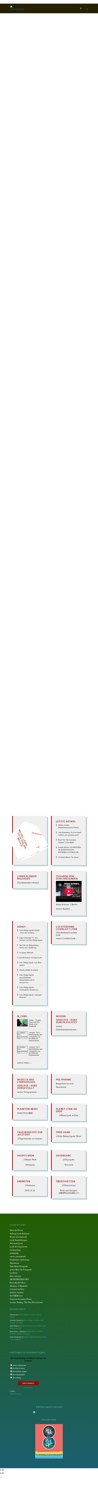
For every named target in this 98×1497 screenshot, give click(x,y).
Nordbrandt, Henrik (35, 698)
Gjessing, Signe (24, 474)
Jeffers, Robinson (37, 491)
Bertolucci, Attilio (55, 427)
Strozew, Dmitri (61, 565)
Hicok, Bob (23, 484)
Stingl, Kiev (67, 65)
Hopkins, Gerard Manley (64, 484)
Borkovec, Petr (49, 435)
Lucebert (53, 508)
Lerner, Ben (28, 506)
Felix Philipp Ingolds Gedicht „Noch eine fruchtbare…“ (29, 931)
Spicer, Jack (23, 565)
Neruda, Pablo (42, 528)
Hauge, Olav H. (24, 481)
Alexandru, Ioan (24, 410)
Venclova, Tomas (44, 580)
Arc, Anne (74, 415)
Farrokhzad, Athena (55, 467)
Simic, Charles (63, 560)
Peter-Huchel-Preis (18, 1282)
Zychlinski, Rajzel (45, 592)
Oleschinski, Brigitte (69, 293)
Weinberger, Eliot (25, 585)
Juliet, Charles (33, 494)
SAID (66, 553)
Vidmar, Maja (68, 580)
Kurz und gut (15, 1276)
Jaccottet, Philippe (57, 489)
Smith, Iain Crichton (26, 298)
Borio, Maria (37, 435)
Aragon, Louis (63, 415)
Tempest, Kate (39, 572)
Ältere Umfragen (15, 1394)
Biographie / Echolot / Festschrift (37, 178)
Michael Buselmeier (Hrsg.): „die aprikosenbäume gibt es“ (48, 173)
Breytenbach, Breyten (48, 437)
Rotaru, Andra (23, 550)
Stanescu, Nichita (36, 565)
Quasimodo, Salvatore (26, 545)
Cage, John (37, 442)
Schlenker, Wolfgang (25, 65)
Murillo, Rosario (48, 526)
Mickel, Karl (61, 60)
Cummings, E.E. (63, 454)
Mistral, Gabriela (39, 521)
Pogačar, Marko (36, 543)
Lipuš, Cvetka (51, 506)
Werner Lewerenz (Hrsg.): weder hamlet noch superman (47, 689)
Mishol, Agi (26, 521)
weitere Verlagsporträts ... (28, 1092)
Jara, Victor (24, 491)
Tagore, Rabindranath (26, 570)
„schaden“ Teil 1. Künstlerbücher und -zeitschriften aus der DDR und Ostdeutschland (35, 1051)
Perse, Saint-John (50, 540)
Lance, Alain (66, 503)
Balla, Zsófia (55, 420)
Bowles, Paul (61, 435)
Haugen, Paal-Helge (43, 291)
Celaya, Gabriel (63, 445)
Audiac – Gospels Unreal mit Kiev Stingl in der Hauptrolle (35, 1023)
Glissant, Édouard (53, 474)
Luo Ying (78, 508)
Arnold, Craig (36, 417)
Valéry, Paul (63, 577)
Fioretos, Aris (35, 53)
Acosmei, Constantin (48, 408)
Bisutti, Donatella (68, 430)
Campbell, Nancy (50, 442)
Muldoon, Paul (34, 526)
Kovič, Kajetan (22, 501)
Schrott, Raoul (41, 65)
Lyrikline (14, 1272)
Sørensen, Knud (37, 700)
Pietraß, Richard (24, 63)
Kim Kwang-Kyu (51, 499)
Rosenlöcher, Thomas (41, 63)
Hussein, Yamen (20, 489)
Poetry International (18, 1236)
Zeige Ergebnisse (28, 1388)
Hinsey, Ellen (47, 484)
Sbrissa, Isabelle (63, 555)
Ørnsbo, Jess (21, 703)
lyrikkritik (14, 1253)
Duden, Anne (21, 289)
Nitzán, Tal (69, 528)
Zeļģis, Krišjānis (67, 589)
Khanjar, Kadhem (23, 499)
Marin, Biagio (34, 516)
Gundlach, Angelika (25, 291)
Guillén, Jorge (24, 479)
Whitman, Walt (40, 585)
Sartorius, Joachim (58, 63)
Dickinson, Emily (67, 459)
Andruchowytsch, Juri (26, 415)
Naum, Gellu (72, 526)
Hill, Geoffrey (35, 484)
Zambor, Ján (31, 589)
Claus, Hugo (48, 452)
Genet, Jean (52, 472)
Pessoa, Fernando (66, 540)
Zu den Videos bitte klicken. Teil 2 (33, 403)
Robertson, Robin (68, 548)
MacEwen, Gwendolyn (42, 511)
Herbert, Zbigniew (60, 291)
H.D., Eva (35, 479)
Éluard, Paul (31, 464)
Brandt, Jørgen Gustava (70, 693)
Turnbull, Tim (20, 577)
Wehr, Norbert (56, 301)
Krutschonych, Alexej (56, 501)
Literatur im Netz (17, 1289)
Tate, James (70, 570)
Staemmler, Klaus (43, 298)
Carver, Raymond (22, 445)
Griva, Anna (70, 476)
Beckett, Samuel (35, 425)
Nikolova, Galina (56, 528)
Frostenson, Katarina (50, 289)
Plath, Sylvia (23, 543)
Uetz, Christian (40, 67)
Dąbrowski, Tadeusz (25, 457)
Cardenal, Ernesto (66, 442)
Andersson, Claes (37, 413)
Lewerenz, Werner (51, 695)
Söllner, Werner (54, 65)
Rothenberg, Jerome (38, 550)
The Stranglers (52, 572)
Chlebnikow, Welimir (56, 449)
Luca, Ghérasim (41, 508)
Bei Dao (46, 425)
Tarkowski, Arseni (56, 570)
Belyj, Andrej (56, 425)
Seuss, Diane (17, 560)
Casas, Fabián (36, 445)
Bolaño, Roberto (55, 432)
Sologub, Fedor (61, 562)
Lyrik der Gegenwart (18, 1246)
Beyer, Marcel (52, 286)
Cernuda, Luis (22, 447)
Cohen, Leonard (74, 452)
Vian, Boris (57, 580)
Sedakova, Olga (24, 557)
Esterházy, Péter (39, 467)
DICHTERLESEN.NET (19, 1279)
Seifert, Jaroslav (53, 557)
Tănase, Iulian (42, 570)
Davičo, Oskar (24, 459)
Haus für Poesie (16, 1230)
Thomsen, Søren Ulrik (24, 185)
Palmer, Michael (22, 535)
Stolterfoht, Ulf (58, 298)
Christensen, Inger (30, 50)
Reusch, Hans (64, 698)
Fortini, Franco (68, 469)
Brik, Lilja (62, 437)
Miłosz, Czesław (54, 521)
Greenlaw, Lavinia (23, 55)
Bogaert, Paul (41, 432)
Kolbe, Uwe (63, 58)
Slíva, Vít (34, 562)
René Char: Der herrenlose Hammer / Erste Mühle (67, 841)
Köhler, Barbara (50, 58)
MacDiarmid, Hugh (24, 511)
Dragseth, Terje (54, 462)
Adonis (61, 408)
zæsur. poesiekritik (18, 1256)
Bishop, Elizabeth (38, 430)
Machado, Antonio (61, 511)
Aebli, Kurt (28, 48)
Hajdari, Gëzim (46, 479)
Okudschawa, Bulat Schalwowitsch (42, 531)
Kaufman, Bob (22, 496)
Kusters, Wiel (54, 503)
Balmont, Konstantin (70, 420)
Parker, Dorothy (65, 535)
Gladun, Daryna (38, 474)
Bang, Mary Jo (31, 422)
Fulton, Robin (65, 289)
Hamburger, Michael (41, 55)
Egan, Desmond (62, 50)
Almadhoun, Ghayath (59, 410)
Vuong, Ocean (36, 582)
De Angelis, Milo (38, 459)
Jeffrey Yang (50, 491)
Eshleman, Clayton (23, 467)
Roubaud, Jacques (55, 550)
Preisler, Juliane (50, 698)
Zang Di (40, 589)
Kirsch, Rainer (23, 58)
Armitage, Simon (23, 417)
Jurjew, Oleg (46, 494)
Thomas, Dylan (65, 572)
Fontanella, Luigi (53, 469)
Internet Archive (17, 1292)
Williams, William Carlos (58, 585)
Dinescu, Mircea (23, 462)
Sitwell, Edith (75, 560)
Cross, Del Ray (49, 454)
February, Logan (71, 467)
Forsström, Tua (34, 289)
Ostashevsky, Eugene (64, 533)
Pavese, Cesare (38, 538)
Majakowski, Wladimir (40, 513)
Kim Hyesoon (37, 499)
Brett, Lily (34, 437)
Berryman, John (40, 427)
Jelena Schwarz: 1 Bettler (66, 904)
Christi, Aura (20, 452)
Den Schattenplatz (19, 1374)
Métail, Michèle (43, 518)
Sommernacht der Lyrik (25, 44)
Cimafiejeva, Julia (34, 452)
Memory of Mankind (18, 1286)
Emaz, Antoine (58, 464)
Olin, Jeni (62, 531)
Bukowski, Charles (55, 440)
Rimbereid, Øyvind (39, 548)
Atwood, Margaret (22, 420)
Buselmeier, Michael (26, 180)
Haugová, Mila (37, 481)
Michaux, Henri (57, 518)
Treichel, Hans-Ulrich (24, 67)
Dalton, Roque (41, 457)
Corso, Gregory (22, 454)
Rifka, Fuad (41, 545)
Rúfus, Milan (20, 553)
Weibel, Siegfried (70, 301)
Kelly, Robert (52, 496)
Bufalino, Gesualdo (38, 440)
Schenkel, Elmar (40, 296)
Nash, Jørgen (20, 698)
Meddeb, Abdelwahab (26, 518)
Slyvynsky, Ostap (46, 562)
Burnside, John (70, 440)
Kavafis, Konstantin (38, 496)
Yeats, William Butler (63, 587)
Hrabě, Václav (53, 486)
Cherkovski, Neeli (22, 449)
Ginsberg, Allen (65, 472)
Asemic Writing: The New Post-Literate (26, 1302)
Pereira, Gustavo (21, 540)
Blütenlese (16, 50)
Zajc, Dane (20, 589)
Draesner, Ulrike (59, 180)
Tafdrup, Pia (77, 182)
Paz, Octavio (67, 538)
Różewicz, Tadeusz (72, 550)
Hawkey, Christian (52, 481)
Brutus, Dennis (23, 440)
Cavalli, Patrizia (50, 445)
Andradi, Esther (52, 413)
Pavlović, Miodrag (53, 538)
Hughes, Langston (67, 486)
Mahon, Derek (24, 513)
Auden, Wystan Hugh (40, 420)
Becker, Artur (21, 425)
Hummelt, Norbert (71, 55)
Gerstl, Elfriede (62, 53)
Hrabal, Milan (40, 486)
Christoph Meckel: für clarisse (68, 857)
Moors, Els (39, 523)
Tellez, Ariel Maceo (23, 572)
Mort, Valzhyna (69, 523)
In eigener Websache (26, 952)
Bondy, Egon (68, 432)
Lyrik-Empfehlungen (18, 1240)
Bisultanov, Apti (53, 430)
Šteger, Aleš (49, 565)
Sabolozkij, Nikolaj (35, 553)
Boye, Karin (73, 435)
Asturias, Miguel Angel (66, 417)
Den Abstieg (17, 1377)
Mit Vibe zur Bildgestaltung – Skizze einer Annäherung (29, 946)
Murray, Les (61, 526)
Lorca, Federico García (24, 508)
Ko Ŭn (72, 499)
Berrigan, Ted (26, 427)
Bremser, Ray (23, 437)
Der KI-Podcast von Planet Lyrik (30, 957)
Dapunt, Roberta (70, 457)
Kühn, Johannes (38, 60)
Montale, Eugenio (26, 523)
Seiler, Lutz (66, 182)
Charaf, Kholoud (59, 447)
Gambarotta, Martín (38, 472)
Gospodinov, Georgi (39, 476)
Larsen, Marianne (35, 695)
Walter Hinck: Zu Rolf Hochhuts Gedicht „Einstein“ (26, 1332)
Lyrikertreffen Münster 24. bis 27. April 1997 (39, 282)
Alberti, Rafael (71, 408)
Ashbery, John (40, 48)
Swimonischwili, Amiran (45, 567)
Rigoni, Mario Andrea (56, 545)
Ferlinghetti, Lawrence (25, 469)
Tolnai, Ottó (20, 575)
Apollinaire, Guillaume (46, 415)
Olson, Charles (73, 531)
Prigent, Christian (62, 543)
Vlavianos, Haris (22, 582)
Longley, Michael (37, 293)
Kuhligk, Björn (24, 60)
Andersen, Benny (30, 693)
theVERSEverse (16, 1295)
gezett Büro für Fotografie (21, 1269)
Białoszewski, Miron (72, 427)
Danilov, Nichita (55, 457)
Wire (72, 585)
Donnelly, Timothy (39, 462)
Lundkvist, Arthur (65, 508)
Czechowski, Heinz (46, 50)
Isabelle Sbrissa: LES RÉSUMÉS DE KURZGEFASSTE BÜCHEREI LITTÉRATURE (69, 849)
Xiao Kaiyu (69, 67)
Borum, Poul (54, 693)
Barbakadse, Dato (62, 422)
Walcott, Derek (49, 582)
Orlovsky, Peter (35, 533)
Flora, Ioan (40, 469)
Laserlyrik (50, 60)
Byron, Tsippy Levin (23, 442)
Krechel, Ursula (39, 182)
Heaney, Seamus (68, 481)
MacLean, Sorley (52, 293)
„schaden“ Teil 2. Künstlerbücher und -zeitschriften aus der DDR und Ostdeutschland (35, 1037)
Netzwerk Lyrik (16, 1243)
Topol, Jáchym (32, 575)
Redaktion (17, 48)
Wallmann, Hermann (24, 301)
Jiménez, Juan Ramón (66, 491)
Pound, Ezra (49, 543)
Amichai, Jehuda (22, 413)
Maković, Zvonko (58, 513)
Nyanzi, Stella (21, 531)
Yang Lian (38, 587)
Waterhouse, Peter (55, 67)
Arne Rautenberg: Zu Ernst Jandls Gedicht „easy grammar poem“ (69, 833)
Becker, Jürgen (65, 48)
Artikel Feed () (25, 1112)
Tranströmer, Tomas (47, 575)
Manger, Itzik (21, 516)
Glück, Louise (68, 474)
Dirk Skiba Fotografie (19, 1266)
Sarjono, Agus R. (48, 555)
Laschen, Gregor (54, 182)
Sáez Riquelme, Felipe (53, 553)
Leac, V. (19, 506)
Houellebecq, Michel (25, 486)
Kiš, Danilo (64, 499)
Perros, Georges (35, 540)
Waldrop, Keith (62, 582)
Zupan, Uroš (21, 592)
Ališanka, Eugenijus (40, 410)
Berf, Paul (41, 286)
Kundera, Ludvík (40, 503)
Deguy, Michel (53, 459)
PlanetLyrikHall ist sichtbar (28, 970)
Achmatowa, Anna (30, 408)
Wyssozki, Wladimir (24, 587)
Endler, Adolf (75, 50)
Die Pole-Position (19, 1368)
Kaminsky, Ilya (58, 494)
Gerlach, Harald (48, 53)
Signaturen (14, 1263)
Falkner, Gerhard (22, 53)
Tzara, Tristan (33, 577)
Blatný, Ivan (19, 432)
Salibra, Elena (22, 555)
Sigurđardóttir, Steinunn (45, 560)
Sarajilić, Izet (34, 555)
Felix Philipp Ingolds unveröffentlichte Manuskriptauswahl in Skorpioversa (26, 978)
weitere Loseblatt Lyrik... (66, 938)
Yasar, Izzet (48, 587)
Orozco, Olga (48, 533)
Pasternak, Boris (24, 538)
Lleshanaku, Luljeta (66, 506)
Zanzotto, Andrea (52, 589)
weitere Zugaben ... (64, 908)
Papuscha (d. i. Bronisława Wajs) (44, 535)
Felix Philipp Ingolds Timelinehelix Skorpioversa (28, 988)
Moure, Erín (22, 526)
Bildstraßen (25, 430)
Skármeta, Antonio (21, 562)
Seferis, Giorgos (38, 557)
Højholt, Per (33, 489)
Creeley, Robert (36, 454)
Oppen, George (21, 533)
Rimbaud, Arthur (23, 548)
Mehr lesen (15, 86)
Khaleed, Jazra (65, 496)
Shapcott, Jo (29, 560)
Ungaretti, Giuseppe (48, 577)
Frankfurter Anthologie (20, 1259)
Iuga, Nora (43, 489)
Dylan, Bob (66, 462)
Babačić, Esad (52, 48)
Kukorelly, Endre (25, 503)
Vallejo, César (74, 577)
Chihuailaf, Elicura (39, 449)
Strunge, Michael (23, 700)
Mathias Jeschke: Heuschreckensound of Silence (68, 826)
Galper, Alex (23, 472)
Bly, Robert (30, 432)
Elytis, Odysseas (44, 464)
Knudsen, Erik (21, 695)
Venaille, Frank (29, 580)
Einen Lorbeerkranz (19, 1365)
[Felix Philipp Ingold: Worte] (68, 1136)
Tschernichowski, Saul (66, 575)
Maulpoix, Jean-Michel (50, 516)
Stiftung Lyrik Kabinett (19, 1233)
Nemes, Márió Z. (28, 528)
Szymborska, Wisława (66, 567)
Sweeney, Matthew (26, 567)
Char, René (46, 447)
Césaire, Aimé (35, 447)
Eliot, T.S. (21, 464)
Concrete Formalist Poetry (21, 1299)
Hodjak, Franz (57, 55)
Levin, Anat (39, 506)
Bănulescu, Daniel (46, 422)
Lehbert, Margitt (22, 293)
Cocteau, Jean (60, 452)
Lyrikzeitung (15, 1250)
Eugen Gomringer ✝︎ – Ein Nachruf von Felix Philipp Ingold (30, 939)
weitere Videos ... (24, 1062)
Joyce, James (21, 494)
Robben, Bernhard (24, 296)
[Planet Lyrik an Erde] (68, 1115)
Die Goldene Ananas (20, 1371)
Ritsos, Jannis (54, 548)
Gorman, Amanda (22, 476)
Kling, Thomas (36, 58)
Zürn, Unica (32, 592)
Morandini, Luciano (53, 523)
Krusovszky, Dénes (38, 501)
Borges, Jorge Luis (23, 435)
